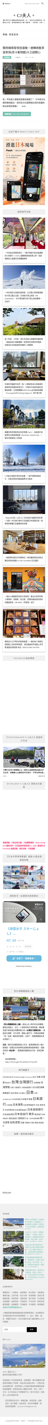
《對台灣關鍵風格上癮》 (12, 1024)
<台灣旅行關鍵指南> (34, 1030)
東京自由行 (13, 1118)
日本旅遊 (9, 1105)
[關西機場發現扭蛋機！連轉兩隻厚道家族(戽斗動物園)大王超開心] (24, 78)
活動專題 (7, 57)
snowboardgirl (19, 1077)
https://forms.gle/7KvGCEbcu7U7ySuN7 (21, 1062)
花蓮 (22, 1122)
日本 (30, 1092)
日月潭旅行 (22, 1093)
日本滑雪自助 (9, 1110)
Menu (7, 4)
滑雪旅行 (22, 1118)
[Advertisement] (24, 1163)
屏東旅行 (7, 1093)
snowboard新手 (30, 1077)
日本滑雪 (18, 1104)
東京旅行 (38, 1114)
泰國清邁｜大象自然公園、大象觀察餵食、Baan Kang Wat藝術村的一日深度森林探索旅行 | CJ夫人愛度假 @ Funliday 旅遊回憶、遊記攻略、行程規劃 (24, 845)
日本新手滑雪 (26, 1099)
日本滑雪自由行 (21, 1110)
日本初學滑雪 (16, 1099)
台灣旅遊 (36, 1082)
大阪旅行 (17, 1087)
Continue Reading (20, 114)
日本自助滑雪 (8, 1114)
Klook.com (7, 1192)
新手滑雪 (14, 1093)
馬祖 (36, 1122)
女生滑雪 (36, 1087)
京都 (39, 1077)
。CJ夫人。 (24, 15)
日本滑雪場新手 (29, 1105)
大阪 (12, 1087)
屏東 (42, 1087)
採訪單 (12, 1050)
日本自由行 (21, 1114)
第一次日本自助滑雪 (33, 1118)
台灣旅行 (26, 1081)
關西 (32, 1123)
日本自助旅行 (35, 1109)
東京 (31, 1114)
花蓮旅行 (28, 1123)
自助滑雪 (15, 1122)
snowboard (8, 1077)
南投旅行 (8, 1083)
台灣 (15, 1081)
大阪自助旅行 (26, 1087)
